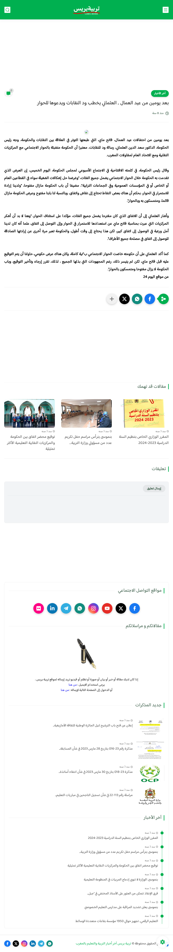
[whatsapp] (79, 608)
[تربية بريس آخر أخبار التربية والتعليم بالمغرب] (86, 10)
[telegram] (66, 608)
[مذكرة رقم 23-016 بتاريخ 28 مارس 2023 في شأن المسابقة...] (150, 750)
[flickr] (38, 608)
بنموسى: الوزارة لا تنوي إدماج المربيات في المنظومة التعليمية (121, 880)
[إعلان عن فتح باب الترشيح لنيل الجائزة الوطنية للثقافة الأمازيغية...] (150, 727)
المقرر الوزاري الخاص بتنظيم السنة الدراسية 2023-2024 (144, 440)
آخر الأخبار (160, 93)
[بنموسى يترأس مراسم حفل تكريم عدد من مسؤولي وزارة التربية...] (86, 413)
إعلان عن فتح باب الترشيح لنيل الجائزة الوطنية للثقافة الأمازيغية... (93, 725)
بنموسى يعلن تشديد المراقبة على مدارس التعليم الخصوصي (121, 907)
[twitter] (121, 608)
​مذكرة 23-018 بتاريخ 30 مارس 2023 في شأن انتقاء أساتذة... (96, 772)
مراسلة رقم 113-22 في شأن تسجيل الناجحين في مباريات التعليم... (94, 795)
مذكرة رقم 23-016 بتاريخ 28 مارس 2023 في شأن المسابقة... (96, 749)
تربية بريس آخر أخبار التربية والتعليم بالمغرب (103, 944)
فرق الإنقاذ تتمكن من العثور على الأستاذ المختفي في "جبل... (122, 893)
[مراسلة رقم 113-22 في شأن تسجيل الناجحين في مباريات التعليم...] (150, 796)
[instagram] (93, 608)
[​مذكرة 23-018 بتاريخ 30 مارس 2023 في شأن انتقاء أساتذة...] (150, 773)
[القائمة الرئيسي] (165, 10)
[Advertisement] (86, 57)
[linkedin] (52, 608)
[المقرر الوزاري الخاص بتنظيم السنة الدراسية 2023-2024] (143, 413)
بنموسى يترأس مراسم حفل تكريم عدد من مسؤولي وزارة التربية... (88, 440)
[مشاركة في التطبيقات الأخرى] (112, 299)
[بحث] (7, 10)
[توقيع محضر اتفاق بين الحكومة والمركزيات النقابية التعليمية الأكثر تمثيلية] (29, 413)
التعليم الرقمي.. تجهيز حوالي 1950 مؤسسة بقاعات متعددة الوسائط (117, 921)
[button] (150, 299)
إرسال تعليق (154, 488)
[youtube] (107, 608)
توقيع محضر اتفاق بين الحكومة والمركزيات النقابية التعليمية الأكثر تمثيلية (31, 443)
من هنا (73, 685)
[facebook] (134, 608)
